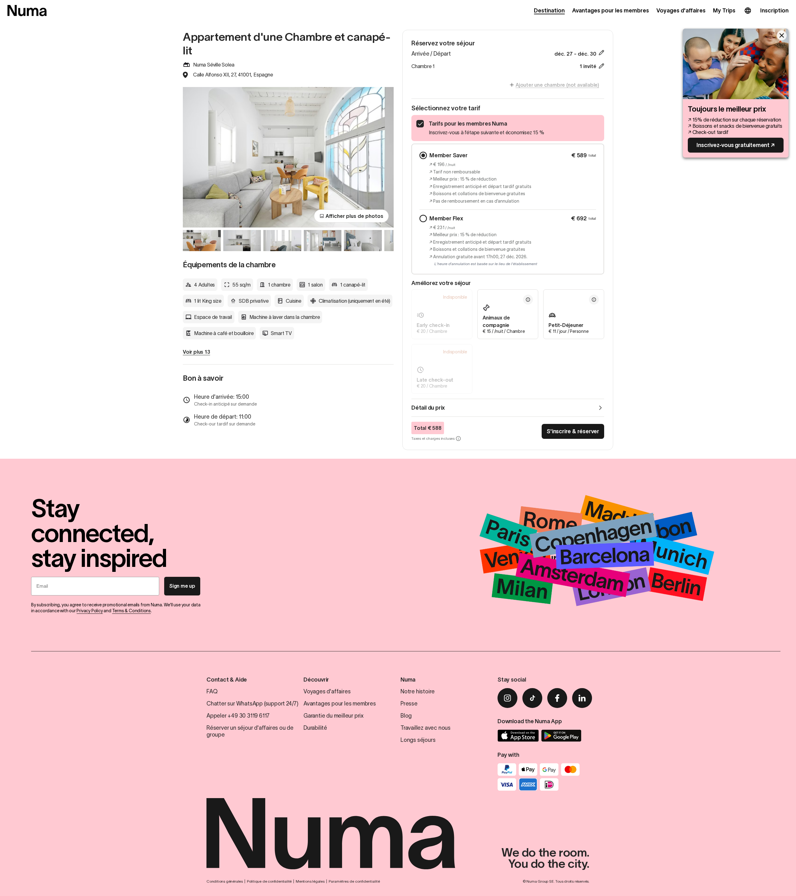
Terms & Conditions (131, 610)
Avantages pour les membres (610, 10)
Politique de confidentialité (269, 881)
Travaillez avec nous (425, 728)
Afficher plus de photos (354, 216)
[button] (441, 314)
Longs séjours (417, 740)
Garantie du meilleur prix (333, 716)
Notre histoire (417, 691)
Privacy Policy (89, 610)
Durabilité (315, 728)
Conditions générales (224, 881)
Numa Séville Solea (213, 64)
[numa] (27, 10)
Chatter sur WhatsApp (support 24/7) (252, 704)
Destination (549, 10)
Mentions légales (310, 881)
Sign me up (182, 586)
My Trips (724, 10)
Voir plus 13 (196, 352)
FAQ (211, 691)
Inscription (774, 10)
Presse (409, 704)
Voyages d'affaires (681, 10)
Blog (406, 716)
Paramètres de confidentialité (354, 881)
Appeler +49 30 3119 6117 (238, 716)
